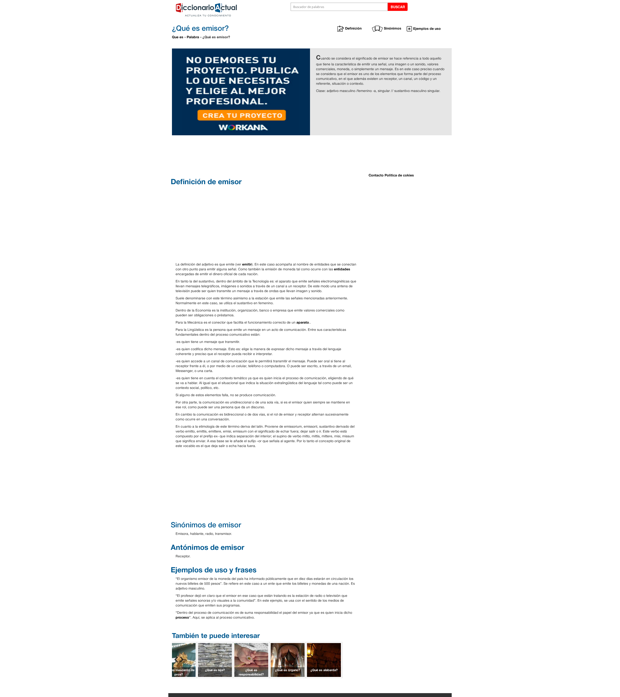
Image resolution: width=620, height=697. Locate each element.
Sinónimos (392, 28)
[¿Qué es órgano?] (288, 659)
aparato (302, 322)
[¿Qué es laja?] (215, 659)
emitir (247, 264)
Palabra (193, 37)
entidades (342, 269)
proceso (182, 617)
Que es (177, 37)
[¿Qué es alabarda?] (324, 659)
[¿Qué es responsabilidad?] (251, 659)
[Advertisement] (293, 156)
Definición (353, 28)
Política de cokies (399, 175)
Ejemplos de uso (427, 28)
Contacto (376, 175)
